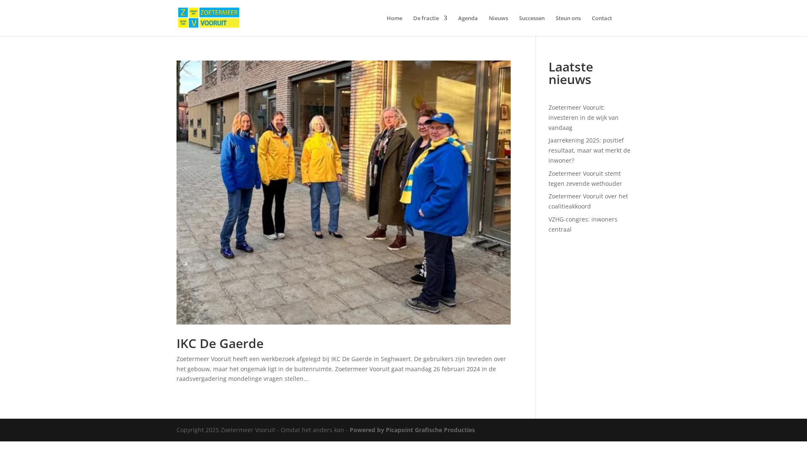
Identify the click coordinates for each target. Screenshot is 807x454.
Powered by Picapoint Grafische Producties (412, 430)
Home (394, 18)
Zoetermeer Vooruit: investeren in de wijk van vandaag (584, 117)
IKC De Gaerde (220, 343)
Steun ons (568, 18)
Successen (532, 18)
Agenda (468, 18)
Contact (602, 18)
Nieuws (498, 18)
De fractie (426, 18)
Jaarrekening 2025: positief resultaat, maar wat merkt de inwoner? (589, 150)
